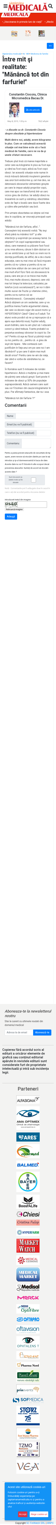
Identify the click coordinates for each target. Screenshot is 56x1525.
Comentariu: (13, 443)
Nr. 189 (26, 54)
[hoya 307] (41, 33)
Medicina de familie (39, 54)
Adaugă (11, 516)
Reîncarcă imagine (14, 509)
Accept (22, 1514)
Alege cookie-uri (39, 1514)
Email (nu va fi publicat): (19, 424)
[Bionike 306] (28, 33)
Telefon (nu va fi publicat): (21, 433)
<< (50, 45)
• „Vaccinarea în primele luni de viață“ (22, 21)
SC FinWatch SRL (35, 1523)
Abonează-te (42, 1032)
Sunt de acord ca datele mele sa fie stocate (16, 479)
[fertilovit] (14, 33)
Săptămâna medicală (11, 54)
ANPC (50, 1523)
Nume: (10, 415)
